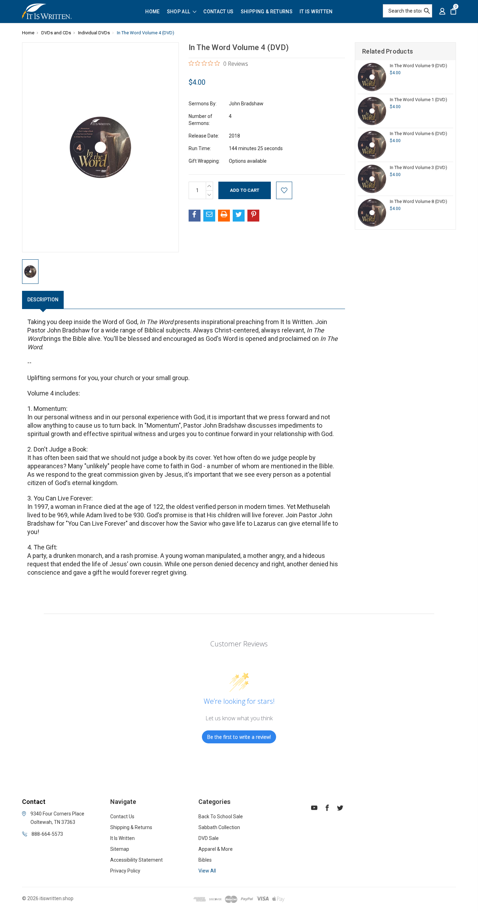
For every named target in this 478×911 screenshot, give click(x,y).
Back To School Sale (220, 816)
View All (207, 871)
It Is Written (316, 11)
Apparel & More (215, 849)
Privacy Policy (125, 871)
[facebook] (327, 809)
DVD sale (208, 838)
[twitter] (340, 809)
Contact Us (218, 11)
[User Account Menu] (442, 11)
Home (152, 11)
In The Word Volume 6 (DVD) (418, 133)
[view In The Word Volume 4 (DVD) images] (30, 271)
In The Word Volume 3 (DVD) (418, 167)
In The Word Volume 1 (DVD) (418, 99)
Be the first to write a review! (239, 737)
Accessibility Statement (136, 860)
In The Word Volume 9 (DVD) (418, 65)
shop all (179, 11)
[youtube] (314, 809)
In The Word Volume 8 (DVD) (418, 201)
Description (42, 299)
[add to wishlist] (284, 190)
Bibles (205, 860)
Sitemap (119, 849)
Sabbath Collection (219, 827)
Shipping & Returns (267, 11)
